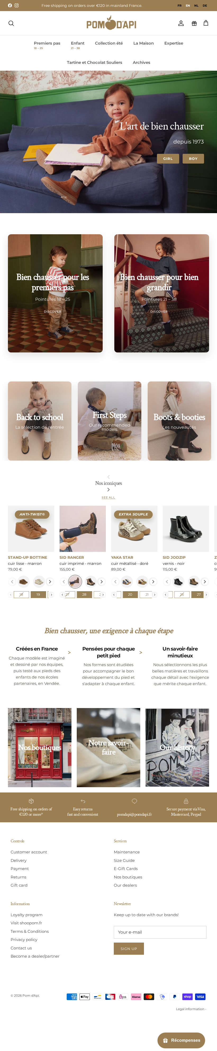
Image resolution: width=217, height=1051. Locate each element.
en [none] (188, 5)
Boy (193, 158)
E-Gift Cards (126, 868)
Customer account (29, 851)
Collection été (109, 43)
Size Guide (124, 860)
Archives (141, 62)
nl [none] (196, 5)
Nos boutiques (128, 877)
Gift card (19, 885)
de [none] (205, 5)
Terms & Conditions (30, 931)
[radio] (23, 582)
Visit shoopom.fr (26, 922)
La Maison (143, 43)
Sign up (129, 949)
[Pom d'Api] (114, 23)
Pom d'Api (30, 995)
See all (108, 497)
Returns (18, 877)
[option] (179, 5)
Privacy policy (24, 939)
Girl (168, 158)
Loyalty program (27, 914)
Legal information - (191, 1009)
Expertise (173, 43)
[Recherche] (11, 23)
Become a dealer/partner (35, 956)
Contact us (21, 947)
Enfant (77, 45)
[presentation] (50, 581)
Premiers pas (47, 45)
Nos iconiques (108, 483)
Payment (20, 868)
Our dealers (125, 885)
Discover (52, 311)
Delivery (18, 860)
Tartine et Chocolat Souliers (94, 62)
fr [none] (180, 5)
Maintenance (127, 851)
